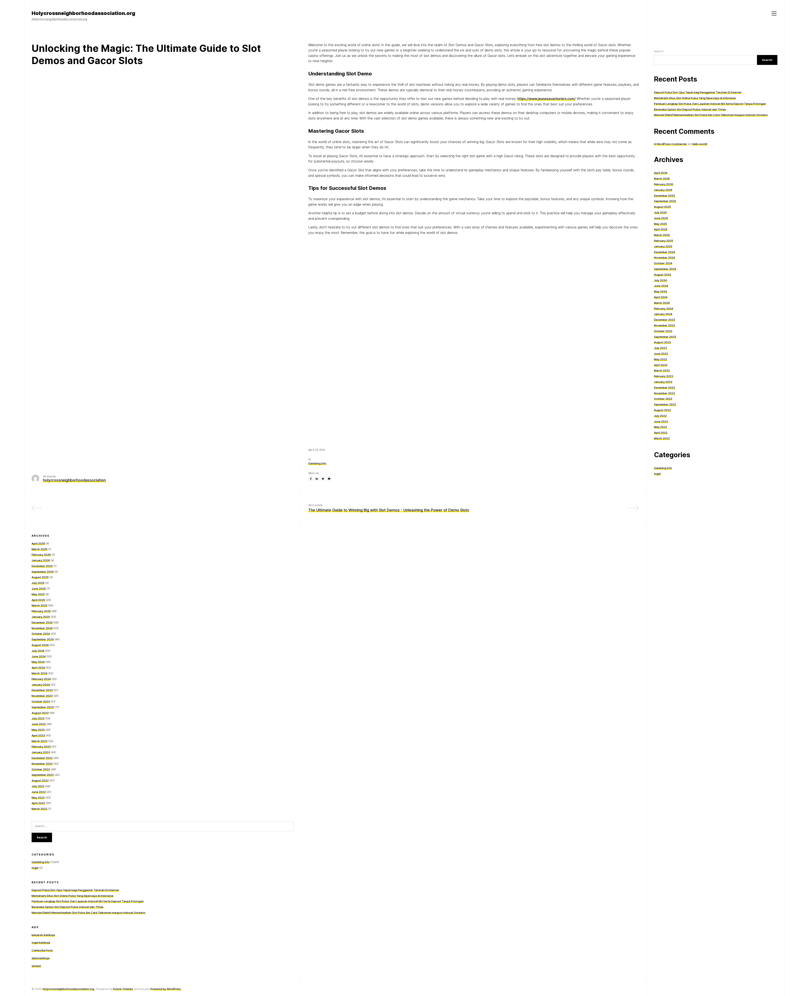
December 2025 (664, 195)
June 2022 (661, 421)
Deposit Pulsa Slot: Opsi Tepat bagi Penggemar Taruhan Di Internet (697, 92)
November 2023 (664, 325)
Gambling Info (317, 463)
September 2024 (665, 269)
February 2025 (663, 240)
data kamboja (41, 958)
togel (657, 473)
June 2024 (661, 285)
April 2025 (660, 229)
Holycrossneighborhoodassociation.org (68, 989)
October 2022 (663, 398)
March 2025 (662, 235)
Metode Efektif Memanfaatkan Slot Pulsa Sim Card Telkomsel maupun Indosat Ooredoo (711, 115)
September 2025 (665, 201)
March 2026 (662, 178)
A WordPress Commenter (670, 144)
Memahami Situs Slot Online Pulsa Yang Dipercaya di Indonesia (695, 98)
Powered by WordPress (165, 989)
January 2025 (663, 246)
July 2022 (660, 415)
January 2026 (663, 190)
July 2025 (660, 212)
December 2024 (664, 252)
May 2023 (660, 359)
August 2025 (662, 206)
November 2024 (664, 257)
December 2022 (664, 387)
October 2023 (663, 331)
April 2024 (660, 297)
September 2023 (665, 336)
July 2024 (660, 280)
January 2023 (663, 381)
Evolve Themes (123, 989)
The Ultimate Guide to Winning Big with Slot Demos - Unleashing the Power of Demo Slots (388, 510)
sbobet (36, 966)
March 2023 (662, 370)
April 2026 (660, 172)
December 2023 (664, 319)
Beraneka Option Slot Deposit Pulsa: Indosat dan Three (690, 109)
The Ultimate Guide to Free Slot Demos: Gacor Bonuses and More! (234, 510)
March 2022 (662, 438)
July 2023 (660, 348)
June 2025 (661, 218)
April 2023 (660, 365)
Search (658, 51)
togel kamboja (41, 942)
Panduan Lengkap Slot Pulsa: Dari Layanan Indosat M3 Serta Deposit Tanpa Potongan (710, 103)
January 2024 (663, 314)
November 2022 (664, 393)
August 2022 (662, 410)
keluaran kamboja (43, 935)
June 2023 (661, 353)
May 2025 (660, 223)
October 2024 (663, 263)
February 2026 (663, 184)
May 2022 (660, 427)
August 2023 (662, 342)
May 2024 (660, 291)
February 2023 (663, 376)
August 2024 (662, 274)
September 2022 (665, 404)
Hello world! (699, 144)
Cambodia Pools (42, 950)
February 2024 (663, 308)
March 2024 (662, 302)
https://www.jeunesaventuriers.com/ (546, 99)
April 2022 (660, 432)
